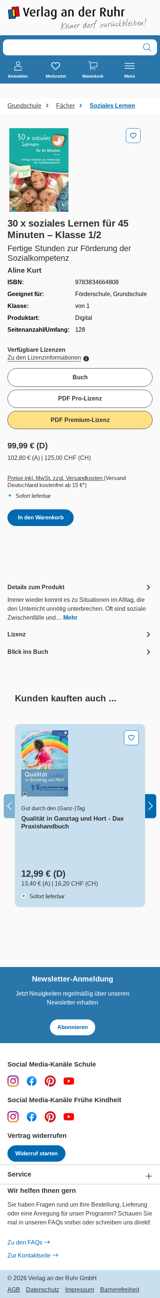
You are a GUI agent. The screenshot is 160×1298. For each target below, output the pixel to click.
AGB (13, 1290)
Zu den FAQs (24, 1242)
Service (19, 1174)
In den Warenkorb (41, 517)
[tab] (80, 602)
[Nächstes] (150, 806)
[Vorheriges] (9, 806)
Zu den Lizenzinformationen (44, 357)
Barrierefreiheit (119, 1290)
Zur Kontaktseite (29, 1255)
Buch (80, 377)
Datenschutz (42, 1290)
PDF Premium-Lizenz (80, 420)
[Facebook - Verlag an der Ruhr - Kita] (31, 1116)
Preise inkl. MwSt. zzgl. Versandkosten (55, 478)
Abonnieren (72, 1027)
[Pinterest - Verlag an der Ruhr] (50, 1081)
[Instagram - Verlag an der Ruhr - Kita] (13, 1116)
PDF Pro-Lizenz (80, 398)
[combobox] (70, 47)
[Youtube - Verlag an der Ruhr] (68, 1081)
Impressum (79, 1290)
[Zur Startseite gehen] (80, 18)
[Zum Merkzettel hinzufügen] (133, 135)
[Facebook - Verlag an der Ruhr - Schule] (31, 1081)
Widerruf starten (36, 1153)
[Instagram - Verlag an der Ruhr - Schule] (13, 1081)
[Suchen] (147, 47)
